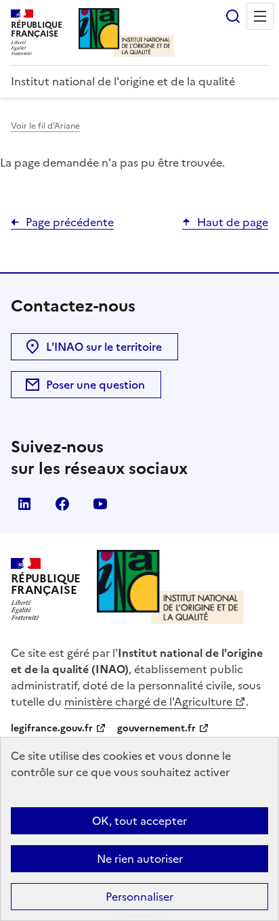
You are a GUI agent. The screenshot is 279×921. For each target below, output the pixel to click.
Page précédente (70, 222)
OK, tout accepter (139, 821)
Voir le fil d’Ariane (45, 126)
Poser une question (95, 385)
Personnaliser (139, 896)
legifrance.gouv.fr (52, 728)
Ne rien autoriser (140, 859)
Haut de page (232, 222)
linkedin (24, 503)
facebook (62, 503)
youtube (100, 503)
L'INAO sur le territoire (104, 347)
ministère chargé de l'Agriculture (148, 701)
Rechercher (232, 16)
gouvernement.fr (156, 728)
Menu (260, 16)
